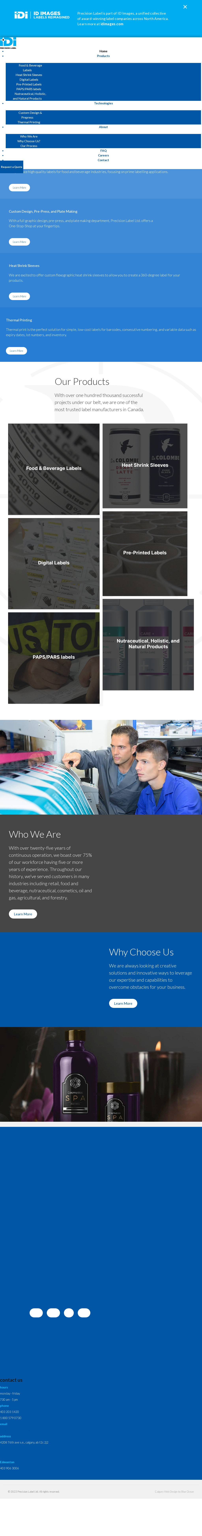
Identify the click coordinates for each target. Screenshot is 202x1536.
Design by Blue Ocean (182, 1491)
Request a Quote (11, 166)
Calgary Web (162, 1491)
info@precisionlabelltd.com (17, 1430)
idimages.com (112, 24)
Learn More (19, 187)
